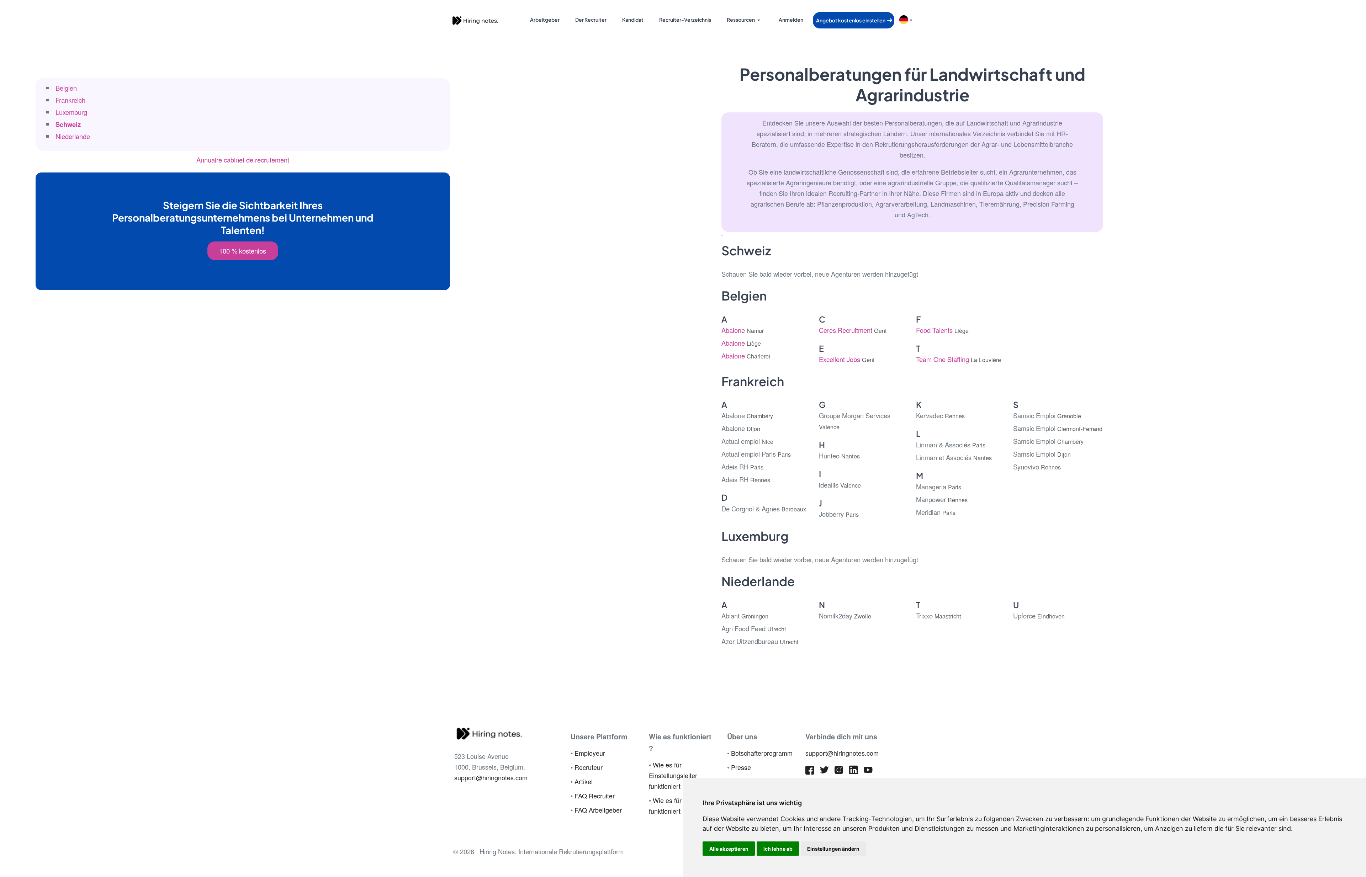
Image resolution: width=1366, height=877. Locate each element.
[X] (824, 771)
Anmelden (791, 19)
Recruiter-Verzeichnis (685, 19)
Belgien (66, 87)
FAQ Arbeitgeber (598, 809)
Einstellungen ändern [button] (833, 849)
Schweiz (68, 124)
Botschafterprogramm (762, 753)
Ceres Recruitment (853, 330)
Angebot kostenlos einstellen (851, 20)
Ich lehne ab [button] (778, 849)
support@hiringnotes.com (491, 777)
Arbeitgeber (545, 19)
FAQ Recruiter (595, 795)
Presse (741, 767)
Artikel (584, 781)
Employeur (590, 753)
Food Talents (942, 330)
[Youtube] (868, 771)
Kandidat (633, 19)
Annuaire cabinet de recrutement (242, 159)
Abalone (742, 330)
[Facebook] (809, 771)
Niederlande (72, 136)
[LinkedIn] (853, 771)
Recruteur (589, 767)
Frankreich (70, 100)
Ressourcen (741, 19)
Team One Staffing (958, 359)
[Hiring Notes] (475, 19)
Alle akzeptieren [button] (728, 849)
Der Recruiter (591, 19)
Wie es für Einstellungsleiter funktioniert (673, 775)
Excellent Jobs (847, 359)
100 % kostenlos (242, 250)
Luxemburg (71, 112)
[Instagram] (839, 771)
